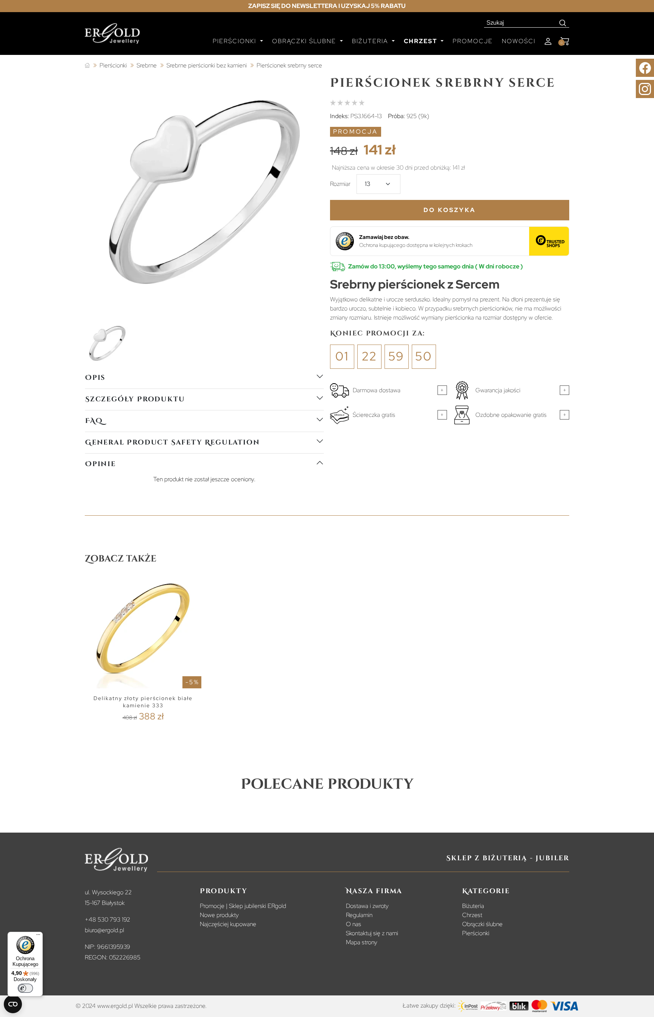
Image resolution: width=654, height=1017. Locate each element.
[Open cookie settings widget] (13, 1004)
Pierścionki (475, 933)
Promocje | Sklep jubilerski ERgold (243, 906)
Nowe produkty (219, 915)
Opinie (100, 464)
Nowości (519, 41)
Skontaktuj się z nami (372, 933)
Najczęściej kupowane (228, 924)
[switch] (25, 988)
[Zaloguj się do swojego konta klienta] (548, 41)
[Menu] (38, 936)
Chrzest (472, 915)
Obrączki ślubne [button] (305, 41)
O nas (353, 924)
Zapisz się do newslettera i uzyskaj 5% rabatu (327, 6)
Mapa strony (361, 942)
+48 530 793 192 (107, 919)
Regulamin (359, 915)
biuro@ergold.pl (104, 930)
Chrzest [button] (421, 41)
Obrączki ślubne (482, 924)
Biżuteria (473, 906)
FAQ (94, 421)
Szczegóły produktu (135, 399)
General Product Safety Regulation (172, 442)
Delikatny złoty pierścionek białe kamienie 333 (143, 702)
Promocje (473, 41)
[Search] (563, 22)
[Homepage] (112, 36)
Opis (95, 377)
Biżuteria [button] (371, 41)
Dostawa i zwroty (367, 906)
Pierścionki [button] (235, 41)
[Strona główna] (87, 65)
